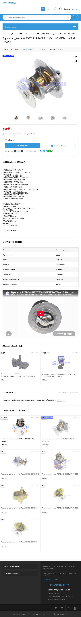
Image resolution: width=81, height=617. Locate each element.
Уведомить (24, 146)
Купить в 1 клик (59, 146)
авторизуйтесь (61, 400)
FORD (58, 255)
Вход (4, 3)
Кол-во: (10, 151)
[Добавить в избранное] (76, 56)
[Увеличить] (40, 83)
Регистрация (12, 3)
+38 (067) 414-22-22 (58, 585)
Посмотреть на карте (50, 579)
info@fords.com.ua (62, 590)
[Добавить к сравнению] (76, 61)
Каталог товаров (11, 27)
